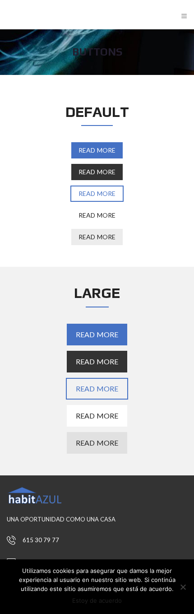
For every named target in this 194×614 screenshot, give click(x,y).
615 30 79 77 (41, 540)
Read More (97, 150)
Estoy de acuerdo (97, 600)
